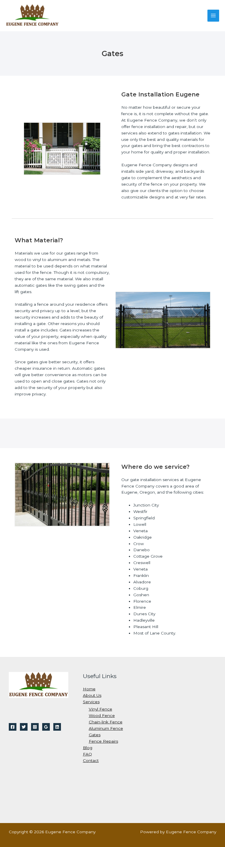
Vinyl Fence (100, 709)
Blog (87, 747)
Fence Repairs (103, 741)
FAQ (87, 754)
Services (91, 701)
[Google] (46, 727)
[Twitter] (24, 727)
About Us (92, 695)
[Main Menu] (213, 16)
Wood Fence (102, 715)
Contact (91, 760)
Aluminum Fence (106, 728)
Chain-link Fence (105, 722)
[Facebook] (12, 727)
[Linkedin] (57, 727)
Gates (94, 734)
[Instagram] (35, 727)
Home (89, 689)
